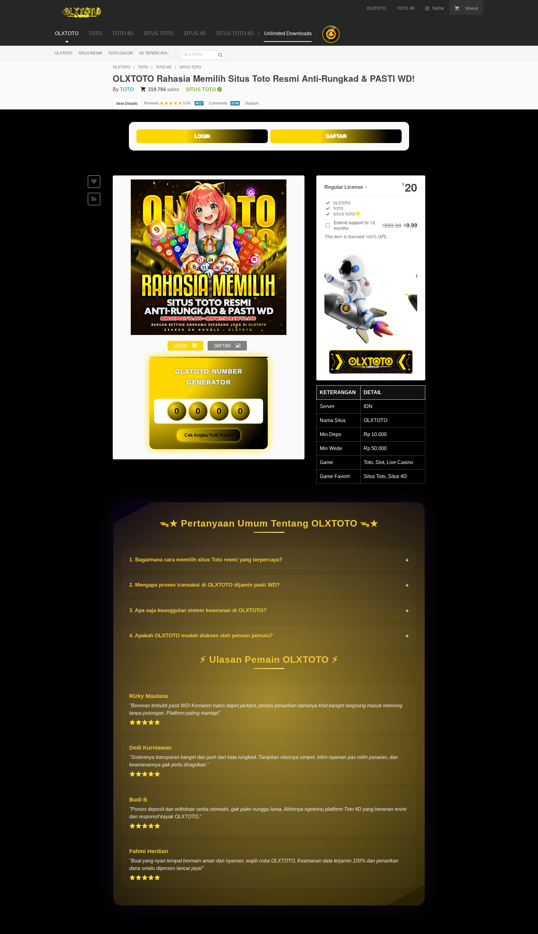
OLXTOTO (63, 53)
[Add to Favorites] (94, 181)
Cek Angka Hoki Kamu (208, 435)
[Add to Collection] (94, 199)
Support (251, 103)
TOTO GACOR (120, 53)
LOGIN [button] (180, 345)
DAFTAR (336, 136)
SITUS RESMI (90, 53)
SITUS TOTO (190, 67)
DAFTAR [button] (222, 345)
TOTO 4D (164, 67)
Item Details (127, 103)
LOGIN (202, 136)
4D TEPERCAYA (153, 53)
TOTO (143, 67)
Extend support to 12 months (375, 225)
